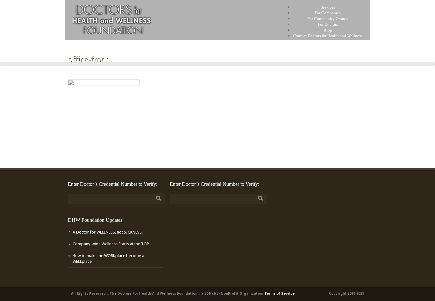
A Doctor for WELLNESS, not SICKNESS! (108, 232)
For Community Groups (327, 18)
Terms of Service (279, 293)
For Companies (328, 13)
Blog (328, 30)
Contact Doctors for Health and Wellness (327, 35)
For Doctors (328, 24)
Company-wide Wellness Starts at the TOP (111, 244)
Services (328, 7)
